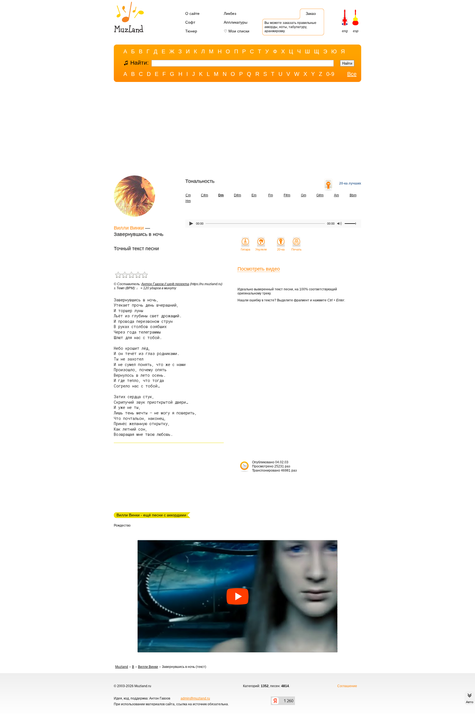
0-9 (330, 74)
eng (345, 31)
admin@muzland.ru (195, 698)
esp (355, 31)
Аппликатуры (235, 22)
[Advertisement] (237, 130)
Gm (303, 195)
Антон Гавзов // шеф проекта (165, 284)
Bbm (353, 195)
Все (352, 74)
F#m (287, 195)
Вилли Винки (129, 228)
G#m (320, 195)
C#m (204, 195)
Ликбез (230, 13)
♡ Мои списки (236, 31)
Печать (296, 249)
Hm (188, 201)
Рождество (122, 525)
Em (254, 195)
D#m (237, 195)
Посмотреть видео (259, 269)
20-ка (281, 249)
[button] (237, 596)
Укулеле (261, 249)
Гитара (245, 249)
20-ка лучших (350, 183)
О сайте (192, 13)
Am (336, 195)
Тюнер (191, 31)
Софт (190, 22)
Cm (188, 195)
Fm (270, 195)
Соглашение (347, 686)
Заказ (311, 13)
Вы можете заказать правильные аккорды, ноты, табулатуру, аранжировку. (290, 27)
